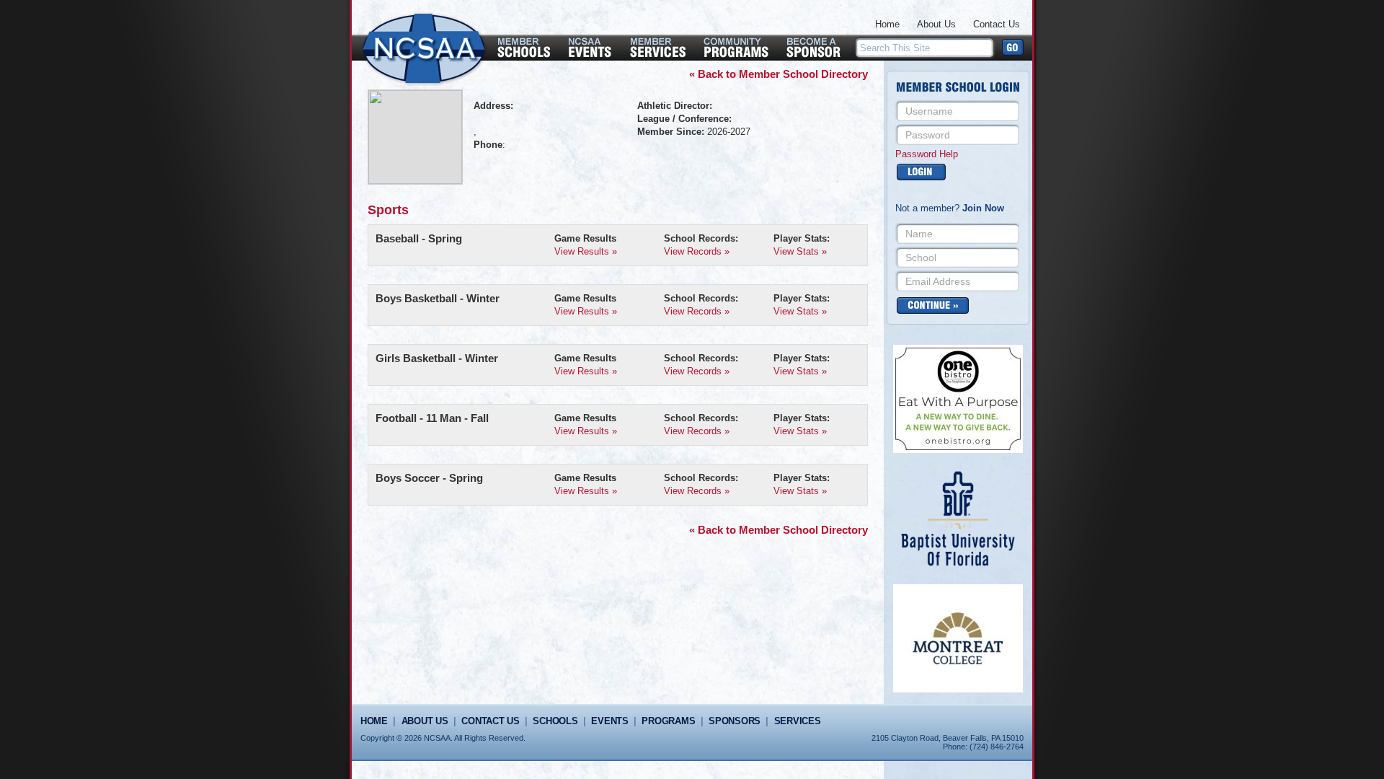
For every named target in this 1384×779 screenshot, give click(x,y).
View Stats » (800, 251)
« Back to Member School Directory (778, 74)
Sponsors (734, 721)
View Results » (585, 251)
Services (797, 721)
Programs (668, 721)
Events (609, 721)
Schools (555, 721)
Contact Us (996, 24)
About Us (936, 24)
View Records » (696, 251)
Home (887, 24)
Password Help (926, 154)
